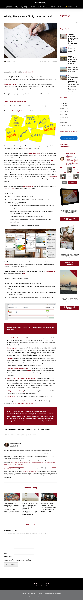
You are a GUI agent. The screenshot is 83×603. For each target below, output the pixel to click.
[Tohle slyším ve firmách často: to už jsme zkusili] (69, 170)
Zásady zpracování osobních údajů (23, 560)
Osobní (63, 120)
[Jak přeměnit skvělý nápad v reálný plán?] (49, 497)
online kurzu (53, 176)
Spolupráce (9, 7)
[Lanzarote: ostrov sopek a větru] (63, 50)
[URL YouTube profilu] (15, 446)
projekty (24, 434)
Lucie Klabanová (11, 61)
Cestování (64, 106)
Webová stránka (8, 556)
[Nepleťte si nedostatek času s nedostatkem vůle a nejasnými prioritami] (30, 497)
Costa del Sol (64, 108)
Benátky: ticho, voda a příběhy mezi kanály (73, 69)
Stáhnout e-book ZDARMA (69, 263)
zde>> (25, 148)
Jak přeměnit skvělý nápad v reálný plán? (47, 504)
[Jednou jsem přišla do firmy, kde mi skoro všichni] (76, 176)
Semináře (52, 7)
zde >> (9, 416)
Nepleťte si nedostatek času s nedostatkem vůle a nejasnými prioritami (30, 506)
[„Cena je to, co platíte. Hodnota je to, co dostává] (63, 170)
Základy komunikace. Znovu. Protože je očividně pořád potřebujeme (73, 39)
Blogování (64, 103)
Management (64, 111)
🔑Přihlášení (69, 7)
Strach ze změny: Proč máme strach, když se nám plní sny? (72, 59)
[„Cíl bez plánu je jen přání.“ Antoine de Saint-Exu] (69, 176)
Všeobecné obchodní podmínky (53, 593)
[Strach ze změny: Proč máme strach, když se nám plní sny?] (63, 58)
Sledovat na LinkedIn (69, 138)
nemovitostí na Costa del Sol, (29, 471)
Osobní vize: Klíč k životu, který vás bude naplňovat (11, 505)
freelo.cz (6, 264)
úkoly (34, 434)
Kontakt (40, 593)
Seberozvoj (64, 122)
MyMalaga (24, 7)
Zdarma (32, 7)
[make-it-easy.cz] (41, 2)
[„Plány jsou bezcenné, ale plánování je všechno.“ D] (76, 170)
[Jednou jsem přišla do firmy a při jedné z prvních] (63, 176)
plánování (13, 434)
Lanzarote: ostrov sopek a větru (73, 49)
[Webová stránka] (11, 446)
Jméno (6, 550)
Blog (16, 7)
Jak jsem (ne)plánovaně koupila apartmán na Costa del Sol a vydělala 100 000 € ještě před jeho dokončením (73, 83)
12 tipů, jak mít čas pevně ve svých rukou (25, 403)
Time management (66, 125)
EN (76, 7)
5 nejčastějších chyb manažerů (16, 467)
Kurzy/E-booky (42, 7)
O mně (60, 7)
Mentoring (64, 114)
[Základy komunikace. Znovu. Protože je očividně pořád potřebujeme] (63, 36)
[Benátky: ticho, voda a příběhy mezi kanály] (63, 69)
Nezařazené (64, 117)
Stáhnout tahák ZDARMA (69, 219)
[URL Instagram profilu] (17, 446)
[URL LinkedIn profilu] (13, 446)
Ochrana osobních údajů (28, 593)
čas (8, 434)
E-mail (6, 553)
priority (18, 434)
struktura (30, 434)
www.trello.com (9, 188)
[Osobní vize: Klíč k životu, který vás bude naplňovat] (12, 497)
